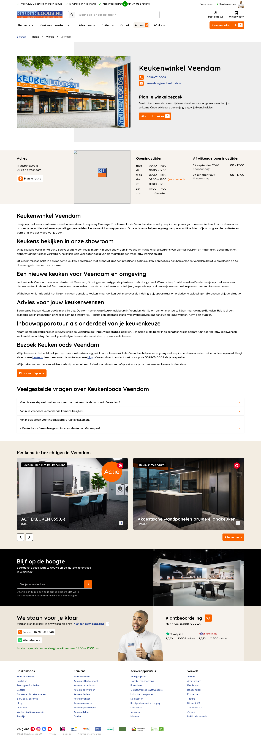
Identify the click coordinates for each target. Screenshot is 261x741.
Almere (191, 676)
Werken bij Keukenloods (30, 712)
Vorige (22, 36)
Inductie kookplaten (142, 694)
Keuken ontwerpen (84, 689)
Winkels (159, 25)
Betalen (21, 689)
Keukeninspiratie (83, 703)
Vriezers (135, 712)
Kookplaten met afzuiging (145, 703)
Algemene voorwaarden (90, 733)
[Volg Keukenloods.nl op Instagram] (38, 729)
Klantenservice (227, 4)
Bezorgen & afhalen (28, 685)
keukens (37, 357)
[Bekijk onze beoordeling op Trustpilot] (182, 633)
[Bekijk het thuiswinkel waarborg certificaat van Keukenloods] (138, 729)
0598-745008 (156, 77)
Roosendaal (194, 689)
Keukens (24, 25)
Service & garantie (27, 698)
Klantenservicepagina (89, 624)
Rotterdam (193, 694)
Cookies (67, 733)
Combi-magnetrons (142, 681)
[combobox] (114, 14)
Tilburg (191, 698)
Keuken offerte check (86, 681)
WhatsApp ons (31, 640)
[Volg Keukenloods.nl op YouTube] (50, 729)
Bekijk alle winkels (197, 716)
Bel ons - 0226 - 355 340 (38, 632)
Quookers (136, 707)
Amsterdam (194, 681)
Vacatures (206, 4)
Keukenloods (26, 671)
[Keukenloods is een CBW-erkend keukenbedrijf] (157, 729)
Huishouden (84, 25)
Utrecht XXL (194, 703)
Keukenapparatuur (53, 25)
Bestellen (22, 681)
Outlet (124, 25)
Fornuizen (136, 685)
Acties (139, 25)
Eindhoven (193, 685)
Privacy (52, 733)
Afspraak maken (152, 116)
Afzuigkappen (138, 676)
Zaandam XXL (195, 707)
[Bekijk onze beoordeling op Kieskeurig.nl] (215, 633)
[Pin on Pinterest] (120, 465)
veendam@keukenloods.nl (163, 83)
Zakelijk (21, 716)
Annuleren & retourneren (31, 694)
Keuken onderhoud (85, 685)
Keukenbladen (82, 694)
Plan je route (32, 178)
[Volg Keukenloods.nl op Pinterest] (33, 729)
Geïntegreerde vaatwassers (146, 689)
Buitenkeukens (82, 676)
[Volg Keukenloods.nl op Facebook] (44, 729)
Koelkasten (136, 698)
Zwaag (191, 712)
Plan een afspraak (224, 25)
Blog (19, 703)
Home (35, 36)
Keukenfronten (82, 698)
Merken (134, 716)
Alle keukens (233, 537)
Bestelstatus (215, 16)
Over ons (22, 707)
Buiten (106, 25)
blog (90, 357)
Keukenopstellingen (85, 707)
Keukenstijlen (81, 712)
